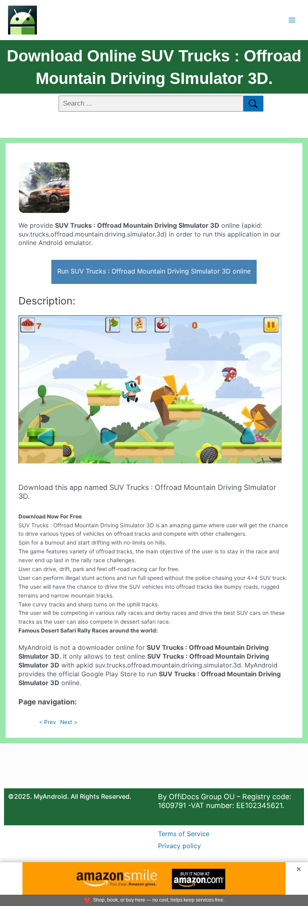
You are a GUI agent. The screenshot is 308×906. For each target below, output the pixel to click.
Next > (68, 722)
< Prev (47, 722)
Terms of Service (183, 834)
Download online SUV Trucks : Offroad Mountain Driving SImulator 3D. (154, 67)
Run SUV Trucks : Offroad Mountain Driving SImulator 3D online (154, 271)
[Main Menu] (292, 20)
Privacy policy (179, 846)
